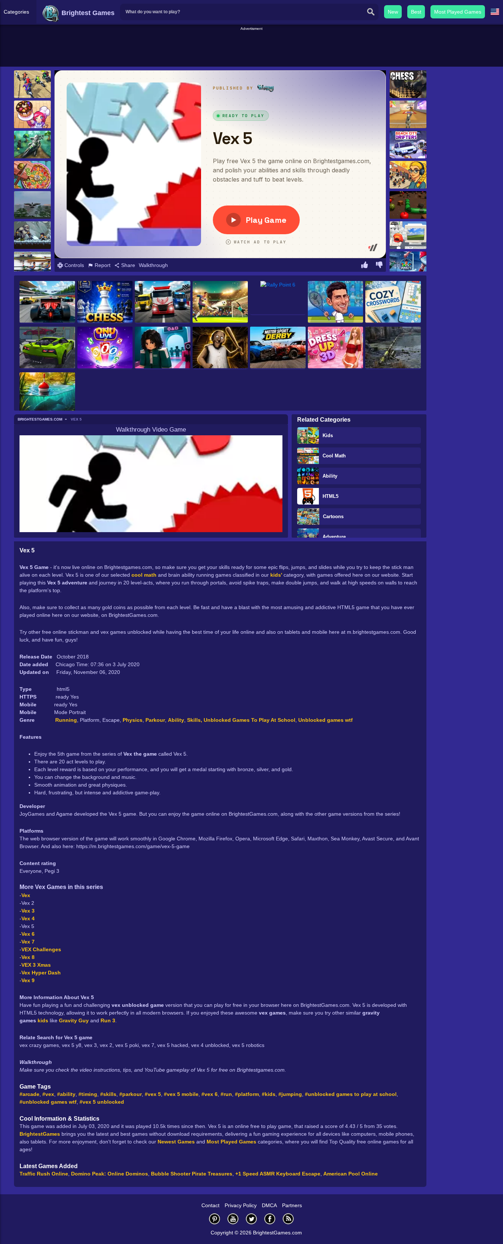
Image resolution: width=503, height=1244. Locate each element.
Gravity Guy (74, 1020)
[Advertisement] (251, 48)
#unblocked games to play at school (351, 1094)
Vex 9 (28, 980)
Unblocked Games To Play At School (249, 720)
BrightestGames (40, 1134)
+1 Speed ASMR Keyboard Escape (277, 1174)
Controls (73, 265)
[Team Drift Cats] (408, 114)
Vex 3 (28, 911)
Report (101, 265)
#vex (48, 1094)
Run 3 (108, 1020)
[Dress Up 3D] (335, 348)
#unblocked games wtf (48, 1102)
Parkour (155, 720)
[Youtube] (233, 1218)
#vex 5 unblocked (102, 1102)
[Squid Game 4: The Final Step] (162, 348)
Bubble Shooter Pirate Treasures (191, 1174)
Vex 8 (28, 957)
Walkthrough (153, 265)
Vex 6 (28, 934)
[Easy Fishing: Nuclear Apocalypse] (393, 348)
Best (416, 12)
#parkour (130, 1094)
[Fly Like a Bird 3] (32, 205)
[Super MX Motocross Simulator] (32, 84)
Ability (330, 476)
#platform (247, 1094)
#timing (87, 1094)
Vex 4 (28, 918)
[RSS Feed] (288, 1218)
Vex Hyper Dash (41, 973)
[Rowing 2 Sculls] (32, 265)
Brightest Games (87, 13)
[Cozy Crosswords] (393, 302)
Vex (26, 895)
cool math (143, 575)
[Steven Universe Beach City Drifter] (408, 144)
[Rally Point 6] (278, 298)
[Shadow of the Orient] (32, 235)
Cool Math (334, 455)
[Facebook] (270, 1218)
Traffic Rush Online (44, 1174)
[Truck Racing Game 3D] (162, 302)
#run (226, 1094)
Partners (292, 1205)
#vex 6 (209, 1094)
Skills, (195, 720)
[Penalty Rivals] (408, 265)
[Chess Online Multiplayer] (408, 84)
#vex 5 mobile (181, 1094)
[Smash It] (408, 235)
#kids (268, 1094)
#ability (66, 1094)
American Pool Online (350, 1174)
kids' (276, 575)
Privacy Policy (241, 1205)
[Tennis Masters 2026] (335, 302)
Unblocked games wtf (325, 720)
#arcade (29, 1094)
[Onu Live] (105, 348)
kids (44, 1020)
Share (127, 265)
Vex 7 (28, 942)
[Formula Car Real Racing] (47, 302)
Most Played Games (457, 12)
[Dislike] (379, 266)
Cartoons (333, 516)
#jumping (290, 1094)
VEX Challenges (41, 949)
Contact (210, 1205)
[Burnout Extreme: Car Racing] (47, 348)
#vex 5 (153, 1094)
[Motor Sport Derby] (278, 348)
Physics (133, 720)
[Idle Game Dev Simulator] (408, 175)
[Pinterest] (214, 1218)
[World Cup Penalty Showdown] (220, 302)
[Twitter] (251, 1218)
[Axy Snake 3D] (408, 205)
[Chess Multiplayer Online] (105, 302)
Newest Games (176, 1142)
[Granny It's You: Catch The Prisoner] (220, 348)
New (393, 12)
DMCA (269, 1205)
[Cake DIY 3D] (32, 114)
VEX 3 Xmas (36, 965)
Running (66, 720)
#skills (108, 1094)
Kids (328, 435)
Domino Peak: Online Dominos (109, 1174)
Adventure (334, 537)
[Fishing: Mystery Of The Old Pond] (47, 393)
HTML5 (330, 496)
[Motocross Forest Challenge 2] (32, 144)
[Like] (364, 266)
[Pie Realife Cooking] (32, 175)
